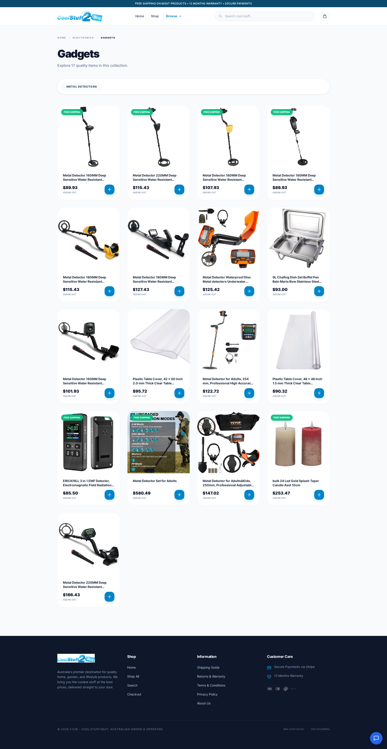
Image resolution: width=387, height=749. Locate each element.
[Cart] (325, 16)
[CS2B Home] (79, 16)
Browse (171, 16)
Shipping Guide (208, 667)
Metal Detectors (82, 86)
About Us (204, 703)
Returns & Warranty (211, 676)
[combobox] (264, 16)
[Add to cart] (109, 189)
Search (132, 685)
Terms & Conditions (211, 685)
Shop (155, 16)
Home (139, 16)
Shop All (133, 676)
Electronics (83, 37)
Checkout (134, 694)
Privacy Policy (207, 694)
